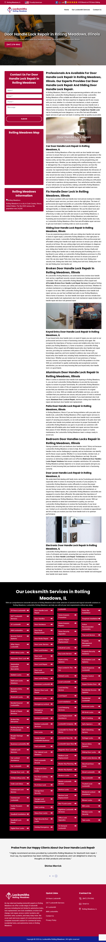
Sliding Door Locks (89, 752)
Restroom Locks (88, 706)
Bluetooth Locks (17, 697)
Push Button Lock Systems (88, 661)
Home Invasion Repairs (63, 624)
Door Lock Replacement (39, 671)
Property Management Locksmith (87, 643)
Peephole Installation (90, 619)
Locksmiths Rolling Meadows (53, 939)
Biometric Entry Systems (16, 690)
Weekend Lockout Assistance (88, 793)
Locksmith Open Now (66, 744)
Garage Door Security (39, 792)
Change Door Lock (17, 772)
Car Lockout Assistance (15, 759)
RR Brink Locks (87, 712)
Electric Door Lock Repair (41, 691)
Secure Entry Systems (87, 745)
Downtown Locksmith (42, 684)
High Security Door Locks (41, 820)
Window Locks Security (87, 813)
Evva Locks (39, 732)
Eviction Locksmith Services (41, 725)
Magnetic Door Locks (66, 750)
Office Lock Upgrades (62, 819)
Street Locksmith (88, 772)
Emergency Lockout (42, 704)
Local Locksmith (64, 682)
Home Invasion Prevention (63, 616)
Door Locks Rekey (41, 678)
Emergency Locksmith (39, 711)
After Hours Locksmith (15, 645)
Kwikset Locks (63, 676)
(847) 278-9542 (13, 44)
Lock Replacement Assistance (65, 717)
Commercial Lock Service (17, 791)
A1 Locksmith (16, 624)
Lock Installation (64, 702)
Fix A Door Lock (40, 785)
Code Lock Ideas (17, 784)
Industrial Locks (64, 648)
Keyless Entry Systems (63, 661)
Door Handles (40, 619)
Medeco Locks (63, 775)
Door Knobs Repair (41, 639)
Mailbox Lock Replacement (63, 757)
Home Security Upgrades (63, 632)
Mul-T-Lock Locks (64, 804)
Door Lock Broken (41, 650)
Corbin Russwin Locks (16, 807)
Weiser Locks (87, 800)
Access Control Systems (16, 637)
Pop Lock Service (88, 635)
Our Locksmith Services (81, 10)
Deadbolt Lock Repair (16, 821)
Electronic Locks (41, 698)
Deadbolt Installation (18, 814)
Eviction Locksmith (41, 718)
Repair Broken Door (89, 684)
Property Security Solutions (88, 653)
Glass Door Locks (41, 813)
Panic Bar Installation (86, 612)
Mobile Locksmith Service (64, 782)
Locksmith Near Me (65, 738)
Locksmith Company (65, 724)
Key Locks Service (65, 654)
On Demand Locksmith (62, 827)
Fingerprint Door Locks (41, 770)
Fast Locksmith (40, 746)
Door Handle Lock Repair (41, 612)
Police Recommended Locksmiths (87, 627)
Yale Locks (86, 820)
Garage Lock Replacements (40, 800)
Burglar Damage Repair (17, 737)
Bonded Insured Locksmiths (16, 704)
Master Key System (65, 770)
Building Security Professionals (17, 729)
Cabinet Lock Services (15, 751)
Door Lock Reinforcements (41, 657)
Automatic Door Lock (18, 658)
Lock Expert (62, 696)
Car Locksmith (16, 766)
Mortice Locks (63, 790)
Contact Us (97, 10)
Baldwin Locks (16, 675)
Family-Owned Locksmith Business (42, 739)
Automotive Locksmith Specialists (15, 666)
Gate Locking (39, 807)
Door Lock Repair (41, 664)
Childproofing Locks (18, 778)
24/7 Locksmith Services (16, 617)
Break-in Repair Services (16, 712)
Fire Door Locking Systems (41, 778)
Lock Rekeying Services (63, 709)
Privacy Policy (51, 920)
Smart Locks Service (89, 758)
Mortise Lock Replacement (63, 796)
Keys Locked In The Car (65, 669)
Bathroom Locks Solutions (17, 682)
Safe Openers (87, 724)
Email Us (86, 904)
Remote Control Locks (88, 677)
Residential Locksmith (86, 699)
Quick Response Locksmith (88, 669)
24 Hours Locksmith (18, 610)
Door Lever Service (41, 644)
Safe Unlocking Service (87, 731)
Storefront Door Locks (88, 765)
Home (66, 10)
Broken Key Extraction (15, 720)
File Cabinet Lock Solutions (41, 753)
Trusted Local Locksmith (87, 785)
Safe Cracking (87, 718)
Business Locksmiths (18, 744)
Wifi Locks (86, 806)
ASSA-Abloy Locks (17, 653)
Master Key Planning (65, 764)
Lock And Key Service (63, 689)
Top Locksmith (87, 778)
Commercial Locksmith (15, 799)
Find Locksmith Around (40, 761)
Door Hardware (40, 624)
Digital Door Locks (17, 828)
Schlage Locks (87, 738)
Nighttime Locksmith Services (65, 811)
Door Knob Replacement (39, 631)
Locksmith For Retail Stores (65, 731)
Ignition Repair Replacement (63, 641)
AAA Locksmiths (17, 630)
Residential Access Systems (89, 691)
